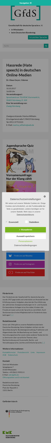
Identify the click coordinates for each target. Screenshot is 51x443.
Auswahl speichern (25, 236)
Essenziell (13, 222)
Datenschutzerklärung (25, 214)
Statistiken (34, 222)
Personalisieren (25, 241)
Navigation (25, 3)
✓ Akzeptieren (25, 230)
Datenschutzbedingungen (25, 245)
